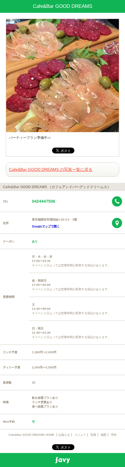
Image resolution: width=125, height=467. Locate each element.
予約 (114, 434)
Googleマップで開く (46, 226)
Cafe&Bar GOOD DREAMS (62, 6)
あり (35, 241)
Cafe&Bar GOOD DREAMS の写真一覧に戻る (50, 169)
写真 (93, 434)
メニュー (80, 434)
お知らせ (64, 434)
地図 (103, 434)
